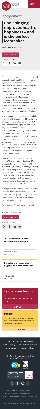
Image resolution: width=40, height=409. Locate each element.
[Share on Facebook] (9, 63)
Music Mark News (10, 54)
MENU (32, 4)
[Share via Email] (19, 63)
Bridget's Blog (10, 276)
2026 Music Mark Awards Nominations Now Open (16, 240)
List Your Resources (30, 345)
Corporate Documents (12, 390)
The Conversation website (24, 205)
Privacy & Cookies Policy (26, 390)
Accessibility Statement (11, 393)
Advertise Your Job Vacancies (16, 348)
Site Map (4, 396)
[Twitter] (12, 383)
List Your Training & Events (12, 345)
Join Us (31, 348)
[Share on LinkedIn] (14, 63)
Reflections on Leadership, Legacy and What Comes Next (18, 264)
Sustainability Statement (26, 393)
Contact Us (10, 341)
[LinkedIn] (28, 383)
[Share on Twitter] (4, 63)
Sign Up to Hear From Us (24, 341)
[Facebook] (17, 383)
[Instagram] (22, 383)
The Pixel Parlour (32, 396)
